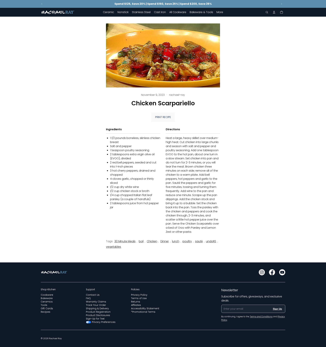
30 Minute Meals (124, 241)
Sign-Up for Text (95, 318)
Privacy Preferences (103, 322)
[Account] (274, 12)
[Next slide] (281, 4)
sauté (199, 241)
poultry (187, 241)
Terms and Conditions (261, 316)
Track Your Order (96, 305)
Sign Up (277, 308)
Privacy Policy (139, 295)
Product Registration (98, 312)
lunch (175, 241)
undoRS (211, 241)
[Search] (267, 12)
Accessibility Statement (145, 308)
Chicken (152, 241)
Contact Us (92, 295)
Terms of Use (139, 298)
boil (141, 241)
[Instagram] (262, 272)
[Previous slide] (42, 4)
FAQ (88, 298)
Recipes (45, 312)
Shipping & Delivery (97, 308)
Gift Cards (47, 308)
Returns (135, 301)
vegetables (113, 247)
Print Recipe (163, 117)
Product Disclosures (98, 315)
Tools (44, 305)
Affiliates (136, 305)
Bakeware (47, 298)
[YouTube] (282, 272)
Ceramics (47, 301)
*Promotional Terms (143, 312)
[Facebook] (272, 272)
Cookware (47, 295)
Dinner (164, 241)
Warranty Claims (96, 301)
